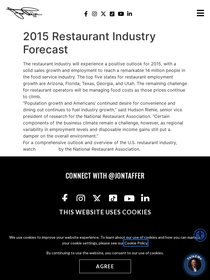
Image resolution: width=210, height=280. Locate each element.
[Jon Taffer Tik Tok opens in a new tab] (112, 14)
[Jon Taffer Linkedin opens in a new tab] (130, 14)
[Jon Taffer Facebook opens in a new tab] (86, 14)
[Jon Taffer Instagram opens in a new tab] (95, 14)
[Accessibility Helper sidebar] (200, 235)
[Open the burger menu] (200, 13)
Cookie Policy (135, 243)
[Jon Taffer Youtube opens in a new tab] (121, 14)
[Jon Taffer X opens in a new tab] (103, 14)
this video (47, 149)
